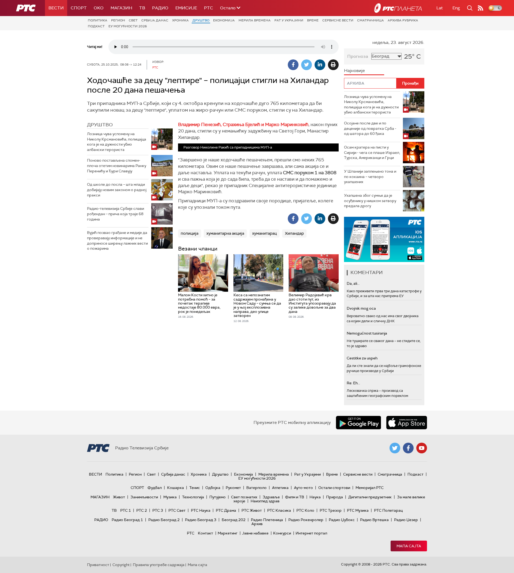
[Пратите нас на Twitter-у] (395, 448)
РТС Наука (200, 510)
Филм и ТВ (294, 497)
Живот (119, 497)
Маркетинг (227, 533)
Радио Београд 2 (164, 519)
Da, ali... (353, 283)
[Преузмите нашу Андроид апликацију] (358, 422)
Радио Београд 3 (200, 519)
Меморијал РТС (370, 487)
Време (313, 20)
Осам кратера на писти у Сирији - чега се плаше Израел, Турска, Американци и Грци (372, 152)
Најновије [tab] (354, 70)
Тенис (194, 487)
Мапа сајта (408, 546)
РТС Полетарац (388, 510)
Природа (334, 497)
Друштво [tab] (100, 125)
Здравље (271, 497)
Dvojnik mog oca (361, 308)
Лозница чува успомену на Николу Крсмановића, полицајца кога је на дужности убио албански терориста (116, 141)
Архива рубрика (403, 20)
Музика (170, 497)
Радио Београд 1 (127, 519)
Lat (439, 8)
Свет (133, 20)
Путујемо (217, 497)
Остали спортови (334, 487)
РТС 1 (125, 510)
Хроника (180, 20)
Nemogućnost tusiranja (367, 333)
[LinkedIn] (320, 64)
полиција (189, 233)
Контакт (205, 533)
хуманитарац (264, 233)
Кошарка (175, 487)
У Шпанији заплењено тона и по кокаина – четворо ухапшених (370, 176)
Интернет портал (311, 533)
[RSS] (480, 8)
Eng (456, 8)
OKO (99, 8)
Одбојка (212, 487)
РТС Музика (358, 510)
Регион (118, 20)
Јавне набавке (255, 533)
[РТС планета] (398, 8)
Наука (315, 497)
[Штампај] (333, 64)
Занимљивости (144, 497)
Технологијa (193, 497)
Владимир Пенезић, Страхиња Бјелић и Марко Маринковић (243, 124)
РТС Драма (226, 510)
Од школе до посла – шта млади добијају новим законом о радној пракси (116, 189)
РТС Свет (177, 510)
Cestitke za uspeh (362, 358)
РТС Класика (279, 510)
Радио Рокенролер (305, 519)
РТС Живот (251, 510)
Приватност (98, 564)
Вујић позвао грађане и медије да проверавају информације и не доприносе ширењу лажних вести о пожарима (117, 240)
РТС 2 (141, 510)
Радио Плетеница (267, 519)
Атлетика (280, 487)
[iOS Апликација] (384, 239)
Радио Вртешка (374, 519)
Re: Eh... (353, 383)
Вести (56, 8)
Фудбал (155, 487)
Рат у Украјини (288, 20)
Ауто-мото (303, 487)
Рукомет (233, 487)
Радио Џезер (406, 519)
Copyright (121, 564)
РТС (208, 8)
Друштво (200, 20)
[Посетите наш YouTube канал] (421, 448)
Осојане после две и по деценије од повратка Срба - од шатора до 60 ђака (370, 128)
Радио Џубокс (342, 519)
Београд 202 (233, 519)
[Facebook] (293, 64)
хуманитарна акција (225, 233)
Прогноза (357, 56)
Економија (224, 20)
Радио (160, 8)
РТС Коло (305, 510)
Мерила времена (255, 20)
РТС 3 (157, 510)
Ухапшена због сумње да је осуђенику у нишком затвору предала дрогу (370, 200)
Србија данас (154, 20)
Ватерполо (256, 487)
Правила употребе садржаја (158, 564)
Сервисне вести (337, 20)
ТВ (142, 8)
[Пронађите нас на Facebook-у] (408, 448)
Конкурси (282, 533)
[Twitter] (306, 64)
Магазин (121, 8)
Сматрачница (370, 20)
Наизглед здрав (265, 501)
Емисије (186, 8)
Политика (97, 20)
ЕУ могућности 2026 (127, 26)
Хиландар (294, 233)
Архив (257, 523)
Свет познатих (244, 497)
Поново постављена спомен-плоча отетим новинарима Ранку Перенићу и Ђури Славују (116, 165)
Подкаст (96, 26)
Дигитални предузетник (370, 497)
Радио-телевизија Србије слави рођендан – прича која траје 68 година (115, 213)
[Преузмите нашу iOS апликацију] (406, 422)
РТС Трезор (331, 510)
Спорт (79, 8)
